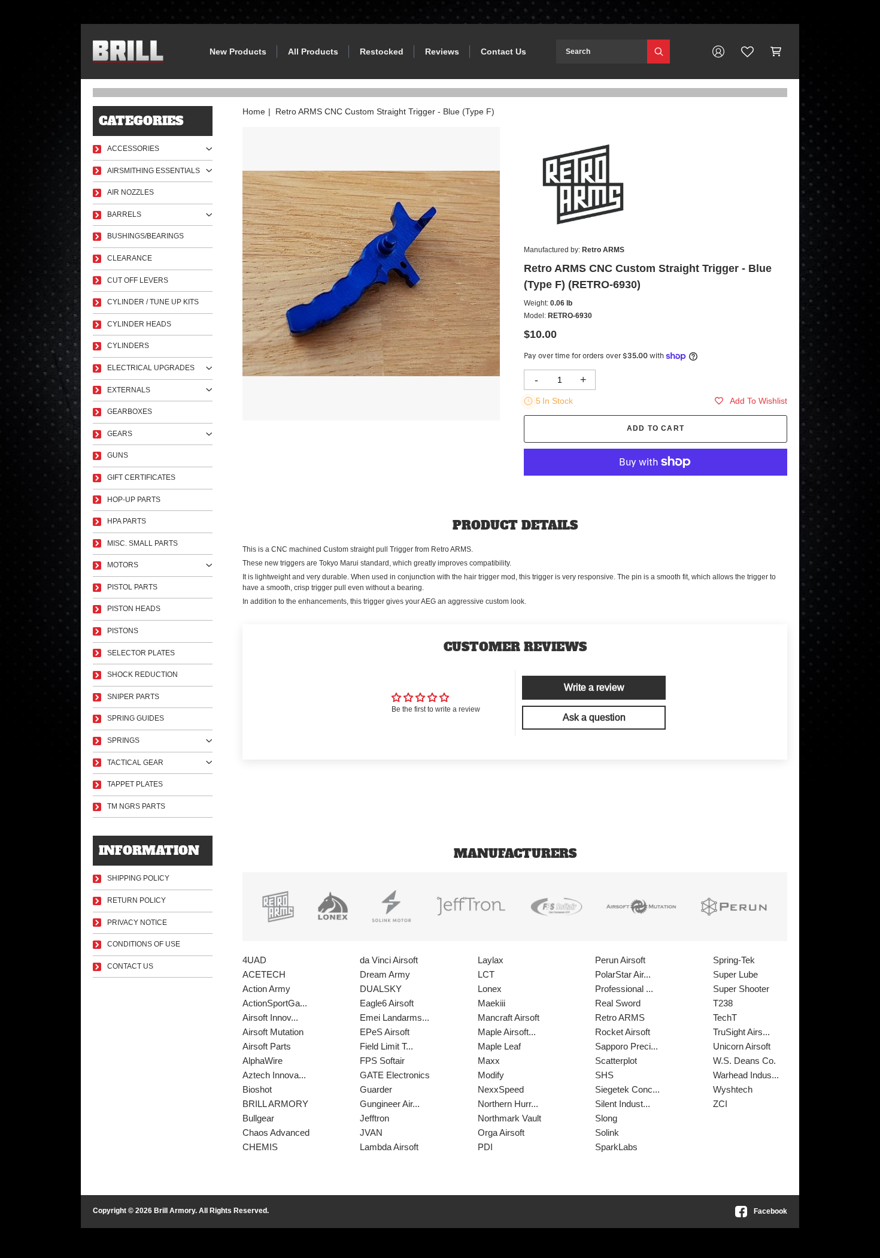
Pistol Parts (132, 587)
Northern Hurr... (508, 1104)
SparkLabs (616, 1147)
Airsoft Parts (266, 1046)
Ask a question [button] (594, 717)
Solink (607, 1132)
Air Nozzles (130, 192)
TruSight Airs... (741, 1032)
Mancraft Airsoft (508, 1017)
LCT (486, 974)
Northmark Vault (509, 1118)
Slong (606, 1118)
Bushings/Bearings (145, 236)
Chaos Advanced (275, 1132)
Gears (119, 434)
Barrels (124, 214)
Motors (122, 565)
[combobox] (601, 51)
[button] (776, 51)
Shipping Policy (138, 878)
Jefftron (374, 1118)
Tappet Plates (135, 784)
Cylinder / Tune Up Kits (153, 302)
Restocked (381, 51)
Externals (128, 390)
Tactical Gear (135, 762)
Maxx (489, 1061)
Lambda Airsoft (389, 1147)
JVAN (371, 1132)
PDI (485, 1147)
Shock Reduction (142, 674)
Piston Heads (133, 608)
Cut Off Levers (137, 280)
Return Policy (136, 900)
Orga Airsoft (501, 1132)
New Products (238, 51)
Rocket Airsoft (622, 1032)
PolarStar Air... (623, 974)
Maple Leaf (499, 1046)
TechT (725, 1017)
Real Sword (618, 1003)
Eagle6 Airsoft (387, 1003)
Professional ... (624, 989)
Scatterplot (616, 1061)
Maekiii (491, 1003)
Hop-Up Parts (133, 499)
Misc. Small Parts (142, 543)
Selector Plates (141, 653)
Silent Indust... (622, 1104)
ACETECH (264, 974)
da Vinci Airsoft (389, 960)
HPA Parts (126, 521)
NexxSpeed (501, 1089)
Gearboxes (129, 411)
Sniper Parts (133, 696)
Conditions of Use (143, 944)
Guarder (376, 1089)
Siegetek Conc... (627, 1089)
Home (253, 111)
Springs (123, 740)
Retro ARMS (620, 1017)
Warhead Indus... (746, 1075)
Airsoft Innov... (270, 1017)
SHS (604, 1075)
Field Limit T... (386, 1046)
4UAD (254, 960)
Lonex (490, 989)
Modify (491, 1075)
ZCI (720, 1104)
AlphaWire (262, 1061)
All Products (313, 51)
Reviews (442, 51)
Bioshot (257, 1089)
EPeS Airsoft (384, 1032)
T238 (723, 1003)
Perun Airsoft (620, 960)
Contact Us (503, 51)
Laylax (490, 960)
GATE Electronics (395, 1075)
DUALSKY (381, 989)
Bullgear (258, 1118)
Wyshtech (732, 1089)
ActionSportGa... (274, 1003)
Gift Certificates (141, 477)
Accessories (133, 148)
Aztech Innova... (274, 1075)
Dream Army (385, 974)
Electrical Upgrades (151, 368)
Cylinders (128, 345)
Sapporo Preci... (626, 1046)
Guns (117, 455)
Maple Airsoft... (507, 1032)
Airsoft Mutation (273, 1032)
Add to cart (655, 428)
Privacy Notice (137, 922)
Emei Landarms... (394, 1017)
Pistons (122, 631)
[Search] (658, 51)
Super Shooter (741, 989)
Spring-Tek (734, 960)
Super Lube (735, 974)
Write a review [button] (594, 687)
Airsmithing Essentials (153, 171)
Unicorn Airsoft (741, 1046)
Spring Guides (135, 718)
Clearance (129, 258)
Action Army (266, 989)
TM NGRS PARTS (136, 806)
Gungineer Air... (390, 1104)
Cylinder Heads (139, 324)
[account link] (718, 52)
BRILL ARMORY (275, 1104)
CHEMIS (260, 1147)
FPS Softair (382, 1061)
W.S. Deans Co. (744, 1061)
